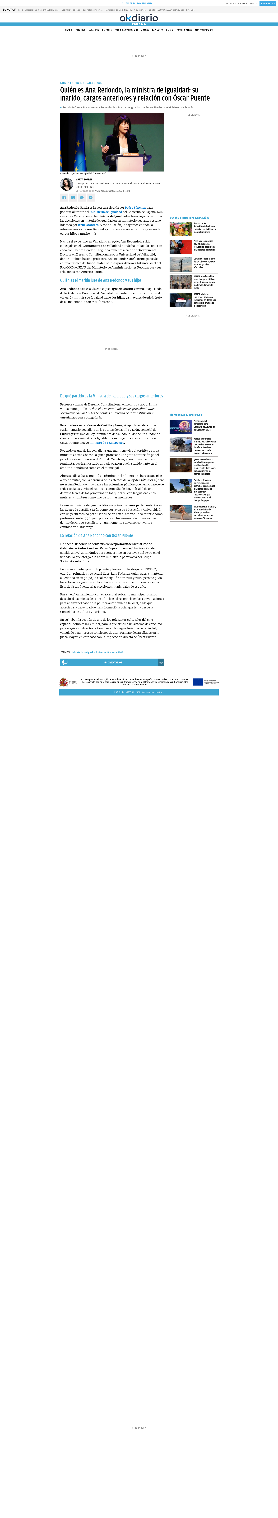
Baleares (107, 30)
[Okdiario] (139, 18)
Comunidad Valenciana (126, 30)
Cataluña (80, 30)
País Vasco (157, 30)
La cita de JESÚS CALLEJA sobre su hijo (166, 10)
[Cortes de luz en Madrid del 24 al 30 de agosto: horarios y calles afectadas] (182, 264)
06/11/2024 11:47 (85, 190)
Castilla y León (184, 30)
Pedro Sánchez (107, 652)
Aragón (145, 30)
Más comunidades (204, 30)
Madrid (68, 30)
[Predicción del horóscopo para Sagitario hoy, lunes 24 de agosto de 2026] (182, 427)
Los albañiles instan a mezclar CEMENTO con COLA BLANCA (44, 10)
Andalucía (93, 30)
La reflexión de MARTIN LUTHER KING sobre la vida (128, 10)
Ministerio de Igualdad (84, 652)
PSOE (120, 652)
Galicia (169, 30)
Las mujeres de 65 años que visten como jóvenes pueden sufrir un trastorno (95, 10)
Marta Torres (84, 179)
